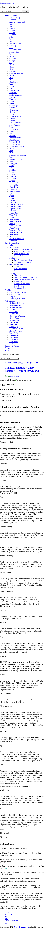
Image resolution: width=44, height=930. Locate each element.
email (5, 868)
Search (25, 11)
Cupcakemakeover (7, 3)
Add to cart (14, 376)
